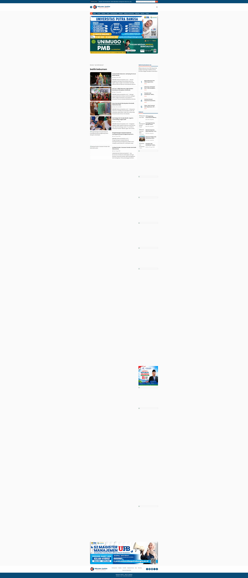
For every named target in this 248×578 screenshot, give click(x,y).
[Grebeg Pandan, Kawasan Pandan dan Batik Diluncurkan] (100, 153)
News (94, 13)
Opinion (142, 13)
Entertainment (114, 13)
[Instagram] (149, 569)
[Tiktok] (157, 569)
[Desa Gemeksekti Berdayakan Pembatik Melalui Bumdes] (100, 108)
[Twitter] (154, 569)
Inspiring (137, 13)
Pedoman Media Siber (126, 570)
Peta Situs (140, 567)
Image (147, 13)
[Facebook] (147, 569)
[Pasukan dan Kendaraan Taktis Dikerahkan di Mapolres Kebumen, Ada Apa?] (142, 145)
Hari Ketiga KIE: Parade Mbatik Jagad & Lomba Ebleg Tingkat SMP (122, 118)
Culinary (103, 13)
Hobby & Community (129, 13)
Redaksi (120, 567)
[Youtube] (152, 569)
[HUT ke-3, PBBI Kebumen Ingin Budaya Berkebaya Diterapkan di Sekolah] (100, 94)
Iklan (136, 567)
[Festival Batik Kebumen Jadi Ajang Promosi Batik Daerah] (100, 79)
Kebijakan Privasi (130, 567)
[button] (156, 2)
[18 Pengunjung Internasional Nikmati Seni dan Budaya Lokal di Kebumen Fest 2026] (142, 118)
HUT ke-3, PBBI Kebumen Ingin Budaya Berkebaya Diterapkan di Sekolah (122, 89)
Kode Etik (124, 567)
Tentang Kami (114, 567)
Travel (98, 13)
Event (108, 13)
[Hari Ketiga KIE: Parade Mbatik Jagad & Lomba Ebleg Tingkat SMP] (100, 123)
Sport (145, 108)
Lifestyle (121, 13)
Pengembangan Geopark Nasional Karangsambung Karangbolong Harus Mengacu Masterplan (122, 134)
